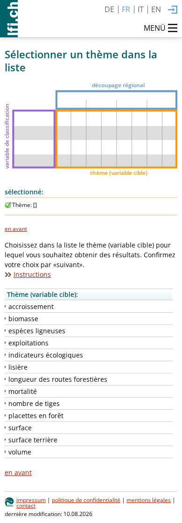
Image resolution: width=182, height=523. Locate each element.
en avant (16, 228)
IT (141, 9)
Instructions (32, 274)
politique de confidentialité (86, 499)
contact (25, 505)
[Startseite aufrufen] (9, 18)
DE (109, 9)
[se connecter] (172, 10)
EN (156, 9)
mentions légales (148, 499)
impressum (31, 499)
